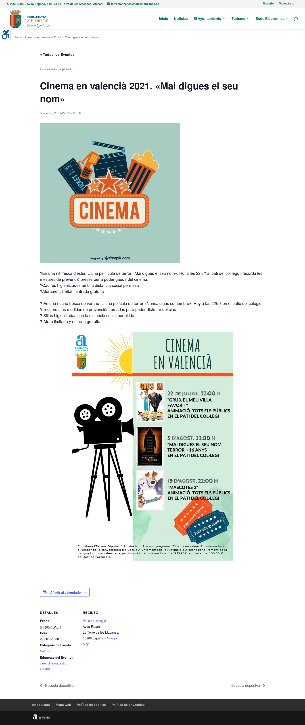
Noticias (181, 19)
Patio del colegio (94, 620)
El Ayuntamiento (207, 19)
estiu (63, 663)
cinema (53, 663)
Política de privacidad (128, 704)
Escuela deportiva (59, 685)
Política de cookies (91, 704)
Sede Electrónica (270, 19)
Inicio (163, 19)
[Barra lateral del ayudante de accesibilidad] (5, 34)
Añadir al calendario (65, 592)
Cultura (45, 651)
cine (43, 663)
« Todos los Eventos (57, 54)
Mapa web (63, 704)
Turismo (238, 19)
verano (45, 668)
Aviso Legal (41, 704)
